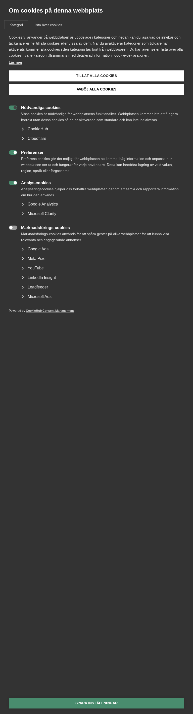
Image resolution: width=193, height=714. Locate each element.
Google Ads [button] (38, 249)
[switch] (10, 107)
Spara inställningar (96, 703)
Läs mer (15, 62)
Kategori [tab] (16, 25)
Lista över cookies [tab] (47, 25)
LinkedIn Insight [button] (42, 277)
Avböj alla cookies (97, 89)
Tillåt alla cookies (96, 76)
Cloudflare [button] (37, 138)
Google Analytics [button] (43, 204)
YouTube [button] (36, 268)
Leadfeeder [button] (38, 287)
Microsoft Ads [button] (40, 296)
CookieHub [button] (38, 129)
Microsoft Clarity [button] (42, 214)
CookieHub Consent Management (50, 311)
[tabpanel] (96, 181)
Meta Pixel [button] (37, 258)
